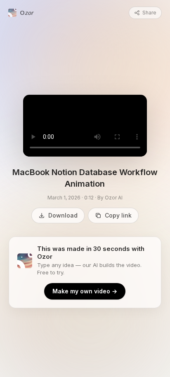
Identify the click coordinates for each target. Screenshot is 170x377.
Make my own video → (84, 291)
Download (63, 215)
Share (149, 12)
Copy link (118, 215)
